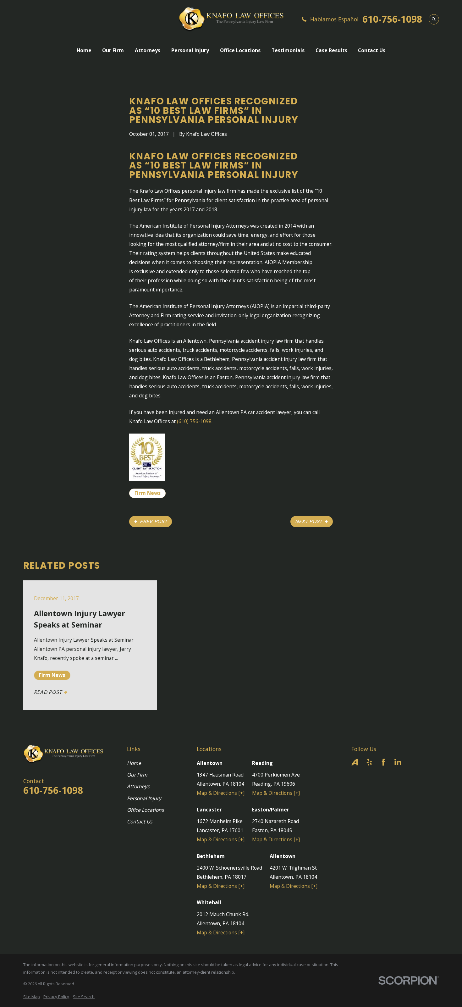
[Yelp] (369, 762)
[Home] (231, 19)
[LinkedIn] (397, 762)
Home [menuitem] (84, 50)
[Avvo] (354, 762)
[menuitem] (31, 996)
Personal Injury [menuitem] (190, 50)
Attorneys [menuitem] (147, 50)
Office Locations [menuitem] (240, 50)
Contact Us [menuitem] (371, 50)
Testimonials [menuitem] (288, 50)
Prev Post (153, 521)
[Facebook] (383, 762)
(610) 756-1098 (194, 421)
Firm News (148, 493)
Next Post (308, 521)
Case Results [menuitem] (331, 50)
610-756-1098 (392, 19)
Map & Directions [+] (221, 792)
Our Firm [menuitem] (113, 50)
